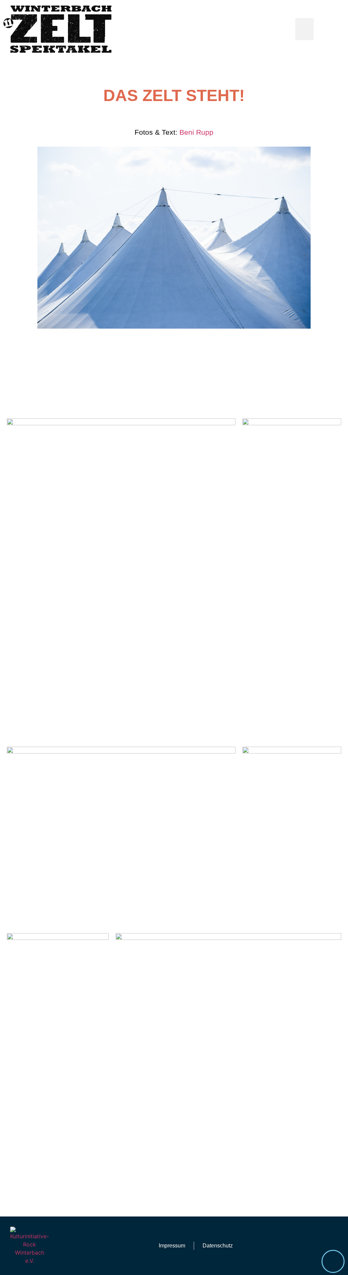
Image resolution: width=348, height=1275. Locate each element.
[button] (304, 29)
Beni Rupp (196, 132)
